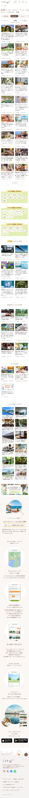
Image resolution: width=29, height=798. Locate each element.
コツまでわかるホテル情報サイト (10, 787)
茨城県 (5, 5)
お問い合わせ (21, 779)
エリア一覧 (20, 787)
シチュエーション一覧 (14, 790)
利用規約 (15, 779)
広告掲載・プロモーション (8, 781)
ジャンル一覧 (5, 790)
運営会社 (17, 781)
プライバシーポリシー (7, 779)
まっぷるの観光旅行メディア (9, 784)
